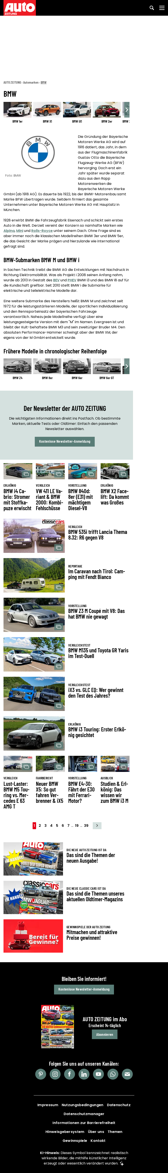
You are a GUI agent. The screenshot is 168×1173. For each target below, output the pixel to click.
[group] (67, 116)
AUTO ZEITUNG (12, 82)
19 (77, 825)
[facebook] (69, 1074)
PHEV (72, 280)
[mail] (127, 1074)
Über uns (96, 1131)
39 (86, 825)
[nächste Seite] (97, 825)
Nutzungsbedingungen (82, 1104)
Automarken (30, 82)
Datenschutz (119, 1104)
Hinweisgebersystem (65, 1131)
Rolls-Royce (42, 230)
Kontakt (98, 1140)
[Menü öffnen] (161, 7)
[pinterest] (40, 1074)
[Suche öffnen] (152, 8)
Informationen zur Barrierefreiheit (83, 1122)
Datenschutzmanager (84, 1113)
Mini (19, 230)
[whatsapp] (112, 1074)
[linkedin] (84, 1074)
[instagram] (55, 1074)
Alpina (9, 230)
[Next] (127, 110)
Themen (115, 1131)
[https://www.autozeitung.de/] (20, 8)
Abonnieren (104, 1034)
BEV (56, 280)
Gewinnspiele (75, 1140)
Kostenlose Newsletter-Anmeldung (64, 441)
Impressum (47, 1104)
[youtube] (98, 1074)
